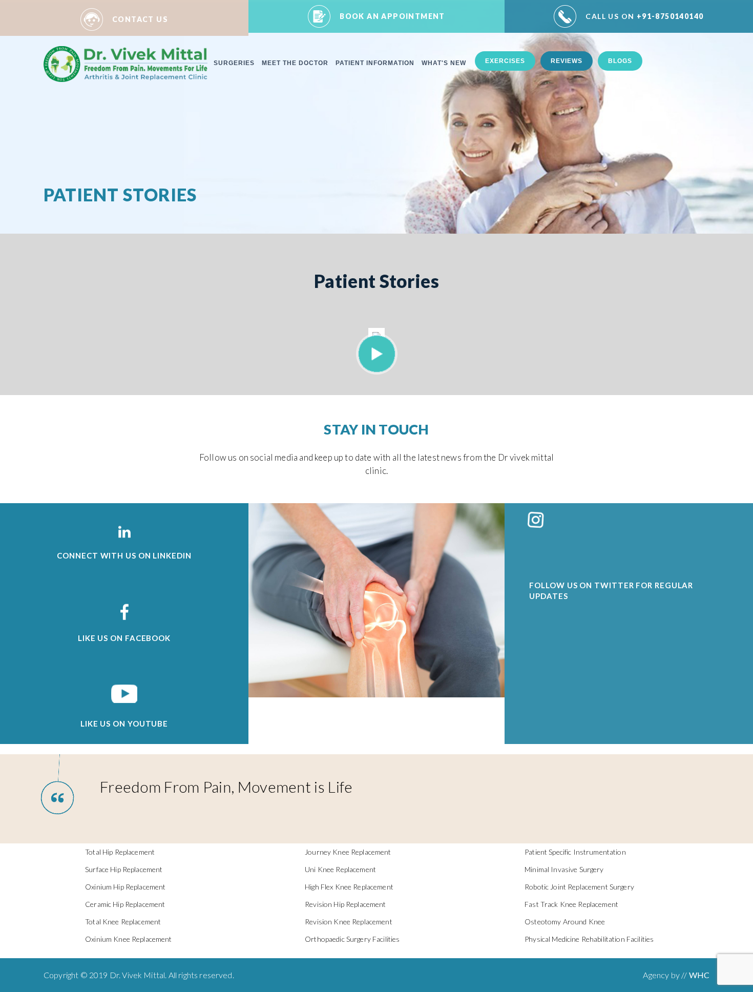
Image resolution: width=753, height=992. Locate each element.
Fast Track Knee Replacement (571, 904)
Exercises (505, 61)
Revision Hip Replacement (345, 904)
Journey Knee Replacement (348, 852)
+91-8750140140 (644, 16)
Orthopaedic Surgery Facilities (352, 939)
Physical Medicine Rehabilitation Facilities (589, 939)
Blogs (620, 61)
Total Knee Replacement (123, 921)
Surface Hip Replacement (123, 869)
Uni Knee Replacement (340, 869)
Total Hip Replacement (120, 852)
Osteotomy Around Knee (565, 921)
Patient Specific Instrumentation (575, 852)
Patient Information (375, 63)
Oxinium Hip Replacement (125, 886)
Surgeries (234, 63)
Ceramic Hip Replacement (125, 904)
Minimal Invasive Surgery (564, 869)
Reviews (566, 61)
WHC (699, 975)
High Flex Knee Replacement (349, 886)
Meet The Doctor (295, 63)
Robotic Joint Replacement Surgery (579, 886)
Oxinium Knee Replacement (128, 939)
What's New (444, 63)
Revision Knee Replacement (348, 921)
